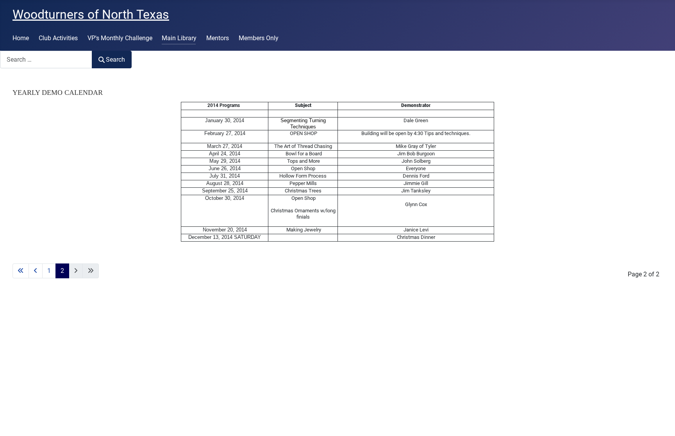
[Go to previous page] (36, 270)
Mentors (217, 38)
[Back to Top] (661, 421)
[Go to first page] (20, 270)
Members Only (259, 38)
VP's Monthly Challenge (120, 38)
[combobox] (46, 59)
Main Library (179, 38)
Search (115, 59)
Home (20, 38)
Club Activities (58, 38)
